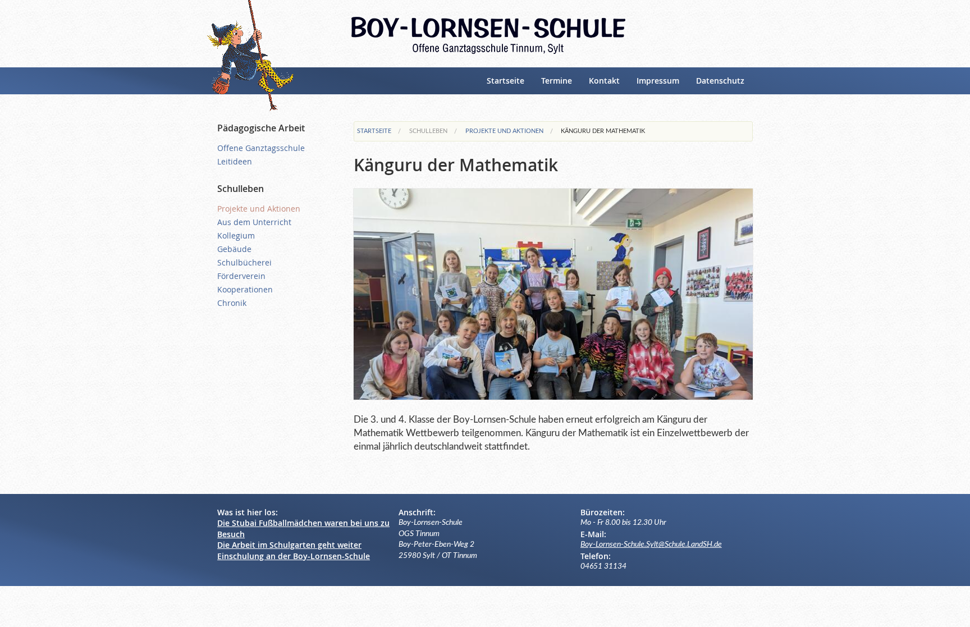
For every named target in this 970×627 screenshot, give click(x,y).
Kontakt (604, 81)
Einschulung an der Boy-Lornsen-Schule (293, 556)
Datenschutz (720, 81)
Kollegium (236, 235)
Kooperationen (245, 289)
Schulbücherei (244, 262)
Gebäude (234, 249)
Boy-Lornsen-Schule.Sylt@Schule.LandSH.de (651, 544)
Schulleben (428, 131)
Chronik (231, 303)
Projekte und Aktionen (504, 131)
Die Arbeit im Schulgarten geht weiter (289, 544)
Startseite (505, 81)
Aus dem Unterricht (254, 222)
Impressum (658, 81)
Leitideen (234, 161)
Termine (556, 81)
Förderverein (241, 276)
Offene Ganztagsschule (261, 148)
